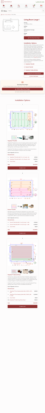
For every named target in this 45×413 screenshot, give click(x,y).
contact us (36, 57)
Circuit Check (12, 161)
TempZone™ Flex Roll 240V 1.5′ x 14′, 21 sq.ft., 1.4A (19, 157)
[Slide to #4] (30, 137)
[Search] (43, 10)
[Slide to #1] (14, 137)
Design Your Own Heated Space (34, 73)
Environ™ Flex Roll (29, 67)
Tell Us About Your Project (34, 37)
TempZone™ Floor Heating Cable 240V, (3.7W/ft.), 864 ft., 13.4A (20, 295)
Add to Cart (23, 168)
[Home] (2, 2)
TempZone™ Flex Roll (30, 64)
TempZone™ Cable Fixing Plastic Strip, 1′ (18, 300)
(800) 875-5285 (40, 2)
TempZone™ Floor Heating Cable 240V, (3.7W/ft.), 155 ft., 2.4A (21, 292)
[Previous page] (9, 120)
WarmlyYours (8, 1)
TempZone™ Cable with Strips (32, 70)
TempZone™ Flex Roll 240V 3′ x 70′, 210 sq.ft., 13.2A (20, 159)
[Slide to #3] (25, 137)
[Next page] (36, 120)
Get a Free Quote (34, 76)
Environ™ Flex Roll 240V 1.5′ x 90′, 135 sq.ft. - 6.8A (19, 224)
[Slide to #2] (19, 137)
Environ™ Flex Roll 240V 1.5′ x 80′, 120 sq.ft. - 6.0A (19, 222)
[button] (18, 6)
